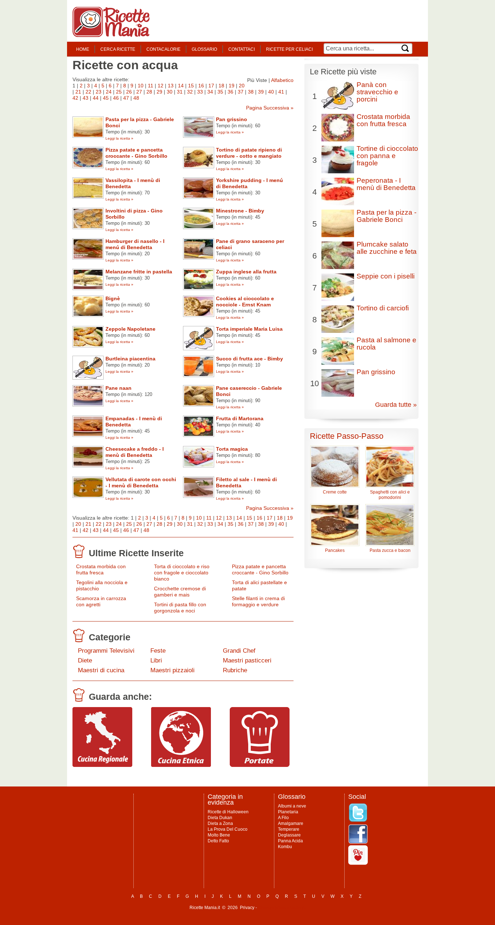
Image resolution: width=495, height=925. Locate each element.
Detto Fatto (218, 840)
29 (159, 92)
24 (109, 92)
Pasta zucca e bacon (390, 550)
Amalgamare (290, 823)
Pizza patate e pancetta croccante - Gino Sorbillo (260, 569)
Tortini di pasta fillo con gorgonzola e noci (180, 608)
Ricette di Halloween (228, 811)
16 (201, 85)
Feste (158, 651)
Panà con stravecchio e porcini (377, 92)
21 (78, 92)
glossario (204, 49)
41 (281, 92)
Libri (156, 660)
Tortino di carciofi (383, 308)
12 (160, 85)
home (82, 49)
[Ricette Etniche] (181, 765)
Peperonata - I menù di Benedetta (386, 184)
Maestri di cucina (101, 670)
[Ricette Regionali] (102, 765)
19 (231, 85)
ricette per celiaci (289, 49)
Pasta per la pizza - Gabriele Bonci (386, 215)
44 (96, 98)
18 (221, 85)
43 (85, 98)
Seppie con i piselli (386, 276)
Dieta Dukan (220, 817)
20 (242, 85)
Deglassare (289, 835)
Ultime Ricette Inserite (136, 553)
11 (150, 85)
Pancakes (335, 550)
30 (169, 92)
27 (139, 92)
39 (261, 92)
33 (200, 92)
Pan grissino (376, 372)
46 (116, 98)
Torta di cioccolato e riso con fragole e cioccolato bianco (181, 572)
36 (230, 92)
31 (180, 92)
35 (220, 92)
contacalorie (163, 49)
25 (119, 92)
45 (106, 98)
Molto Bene (219, 835)
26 (129, 92)
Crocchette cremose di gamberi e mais (180, 592)
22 (88, 92)
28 (149, 92)
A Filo (283, 817)
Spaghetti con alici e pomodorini (390, 495)
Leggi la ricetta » (119, 138)
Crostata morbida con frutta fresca (101, 569)
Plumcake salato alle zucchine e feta (387, 247)
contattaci (241, 49)
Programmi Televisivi (106, 651)
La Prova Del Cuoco (228, 829)
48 (136, 98)
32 (190, 92)
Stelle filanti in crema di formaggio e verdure (258, 601)
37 (241, 92)
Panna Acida (290, 840)
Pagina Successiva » (270, 108)
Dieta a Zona (220, 823)
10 (140, 85)
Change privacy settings (281, 907)
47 (126, 98)
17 (211, 85)
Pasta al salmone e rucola (386, 343)
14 (181, 85)
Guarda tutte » (396, 404)
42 (75, 98)
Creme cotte (335, 492)
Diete (85, 660)
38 (251, 92)
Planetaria (288, 811)
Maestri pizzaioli (172, 670)
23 (98, 92)
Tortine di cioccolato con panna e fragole (387, 156)
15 (191, 85)
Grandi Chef (239, 651)
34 (210, 92)
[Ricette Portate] (260, 765)
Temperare (288, 829)
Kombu (285, 846)
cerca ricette (117, 49)
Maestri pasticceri (247, 660)
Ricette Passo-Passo (346, 436)
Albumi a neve (292, 806)
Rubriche (235, 670)
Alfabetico (282, 80)
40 (271, 92)
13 (171, 85)
